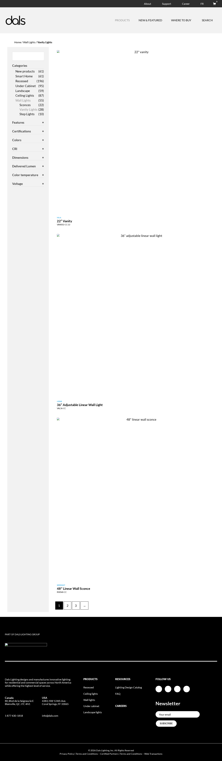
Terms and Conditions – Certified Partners (97, 753)
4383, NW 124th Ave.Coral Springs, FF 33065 (55, 700)
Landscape (22, 91)
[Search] (42, 56)
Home (17, 42)
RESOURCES (122, 679)
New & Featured (150, 20)
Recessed (21, 81)
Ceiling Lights (24, 95)
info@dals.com (50, 715)
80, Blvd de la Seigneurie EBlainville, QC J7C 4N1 (19, 700)
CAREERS (121, 706)
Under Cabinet (25, 86)
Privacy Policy (67, 753)
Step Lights (27, 114)
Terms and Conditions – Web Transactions (141, 753)
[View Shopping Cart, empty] (212, 3)
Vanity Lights (28, 109)
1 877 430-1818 (14, 715)
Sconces (25, 105)
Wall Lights (29, 42)
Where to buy (181, 20)
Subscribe (166, 723)
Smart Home (24, 76)
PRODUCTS (90, 679)
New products (25, 71)
